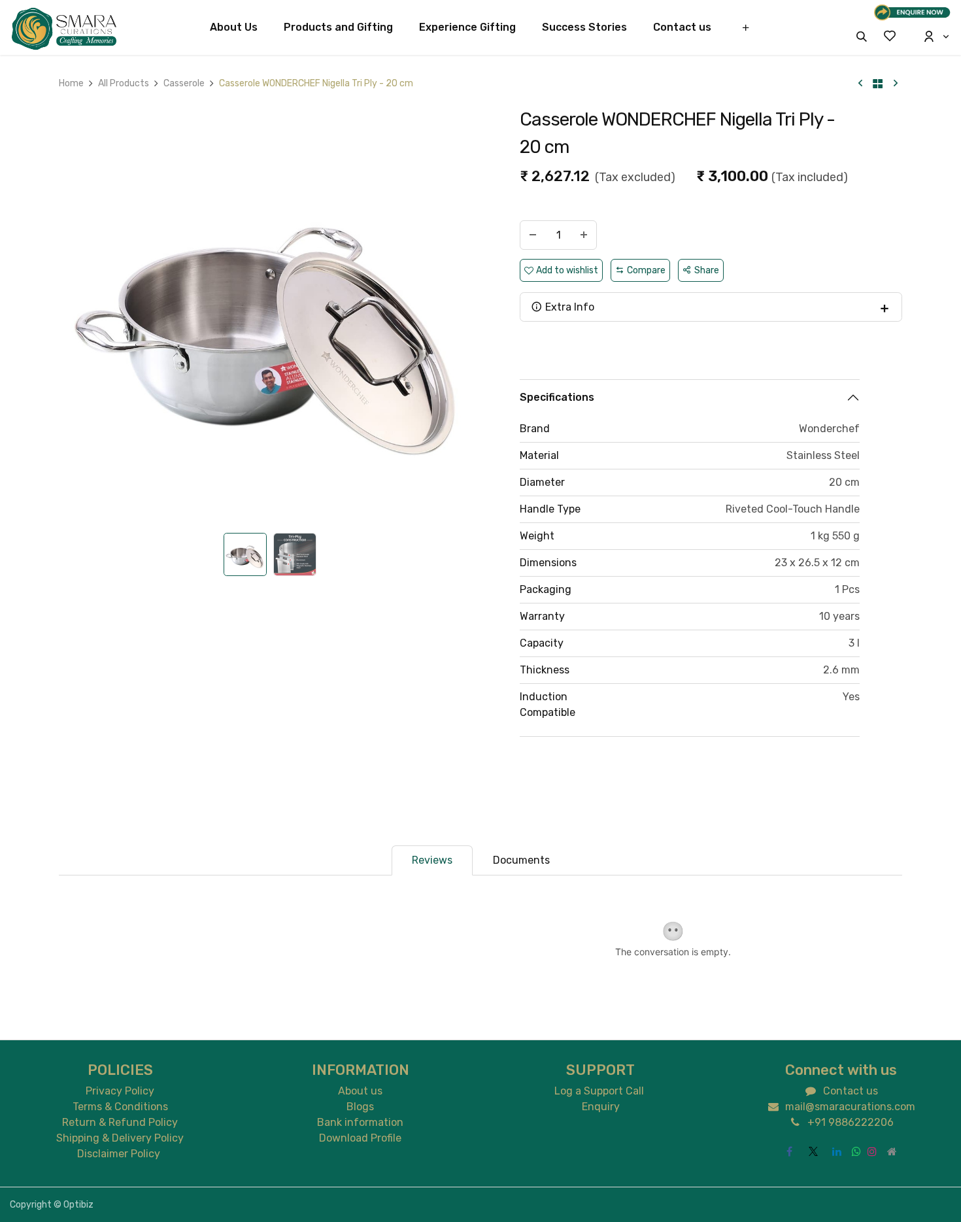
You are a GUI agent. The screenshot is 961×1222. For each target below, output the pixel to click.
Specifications (557, 397)
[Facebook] (789, 1151)
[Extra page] (892, 1151)
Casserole (184, 83)
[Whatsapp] (856, 1151)
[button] (861, 36)
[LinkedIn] (836, 1151)
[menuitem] (234, 27)
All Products (123, 83)
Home (71, 83)
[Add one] (583, 235)
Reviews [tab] (432, 860)
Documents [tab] (521, 860)
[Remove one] (532, 235)
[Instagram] (872, 1151)
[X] (813, 1151)
